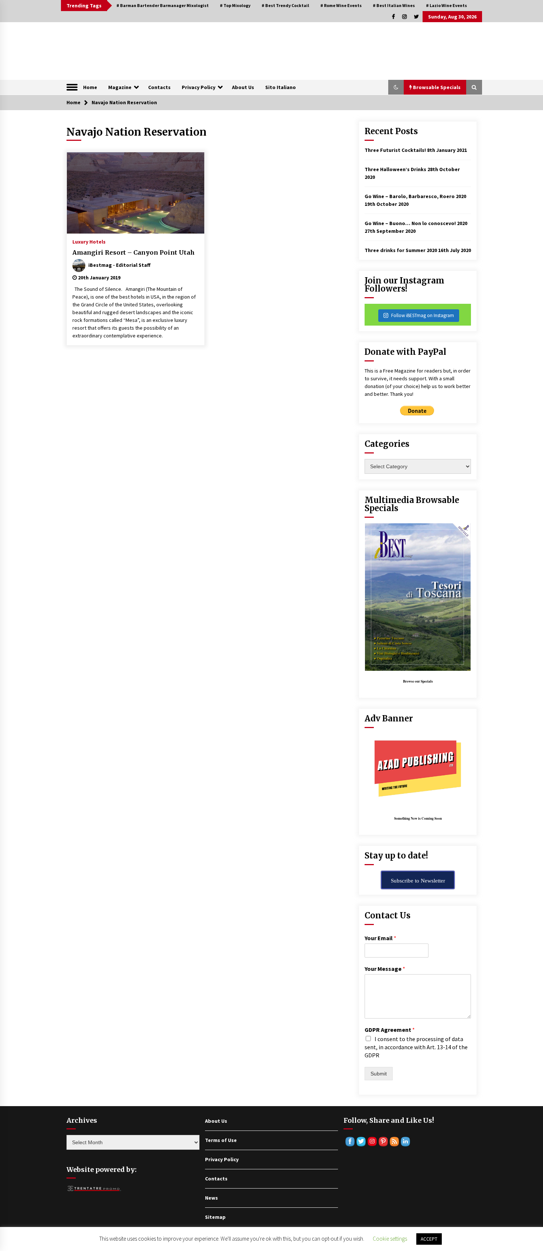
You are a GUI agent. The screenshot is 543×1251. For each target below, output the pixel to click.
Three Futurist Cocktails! (395, 150)
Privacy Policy (198, 87)
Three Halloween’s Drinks (395, 169)
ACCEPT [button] (429, 1239)
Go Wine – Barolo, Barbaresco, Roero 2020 (415, 196)
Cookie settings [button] (390, 1238)
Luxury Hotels (89, 241)
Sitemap (215, 1217)
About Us (243, 87)
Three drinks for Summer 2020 (401, 250)
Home (90, 87)
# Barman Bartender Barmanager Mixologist (162, 5)
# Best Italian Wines (394, 5)
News (211, 1197)
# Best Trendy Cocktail (285, 5)
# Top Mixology (235, 5)
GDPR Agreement (390, 1029)
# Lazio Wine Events (446, 5)
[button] (396, 87)
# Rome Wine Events (341, 5)
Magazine (120, 87)
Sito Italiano (280, 87)
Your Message (385, 968)
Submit (378, 1074)
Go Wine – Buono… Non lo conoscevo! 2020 (416, 223)
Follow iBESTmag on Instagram (422, 315)
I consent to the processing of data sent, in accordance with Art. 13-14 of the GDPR (416, 1047)
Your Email (380, 938)
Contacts (159, 87)
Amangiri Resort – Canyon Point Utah (133, 252)
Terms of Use (221, 1140)
